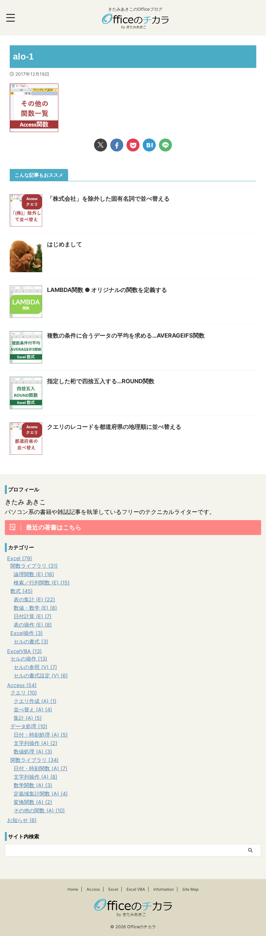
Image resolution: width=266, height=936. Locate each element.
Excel (113, 889)
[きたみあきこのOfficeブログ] (135, 24)
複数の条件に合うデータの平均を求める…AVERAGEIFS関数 (126, 335)
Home (72, 889)
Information (163, 889)
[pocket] (133, 145)
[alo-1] (149, 145)
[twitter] (100, 145)
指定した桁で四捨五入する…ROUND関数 (100, 381)
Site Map (190, 889)
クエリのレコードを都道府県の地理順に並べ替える (114, 426)
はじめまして (64, 244)
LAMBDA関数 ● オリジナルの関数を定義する (107, 289)
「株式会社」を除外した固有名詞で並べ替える (108, 198)
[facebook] (116, 145)
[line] (165, 145)
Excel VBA (136, 889)
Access (93, 889)
